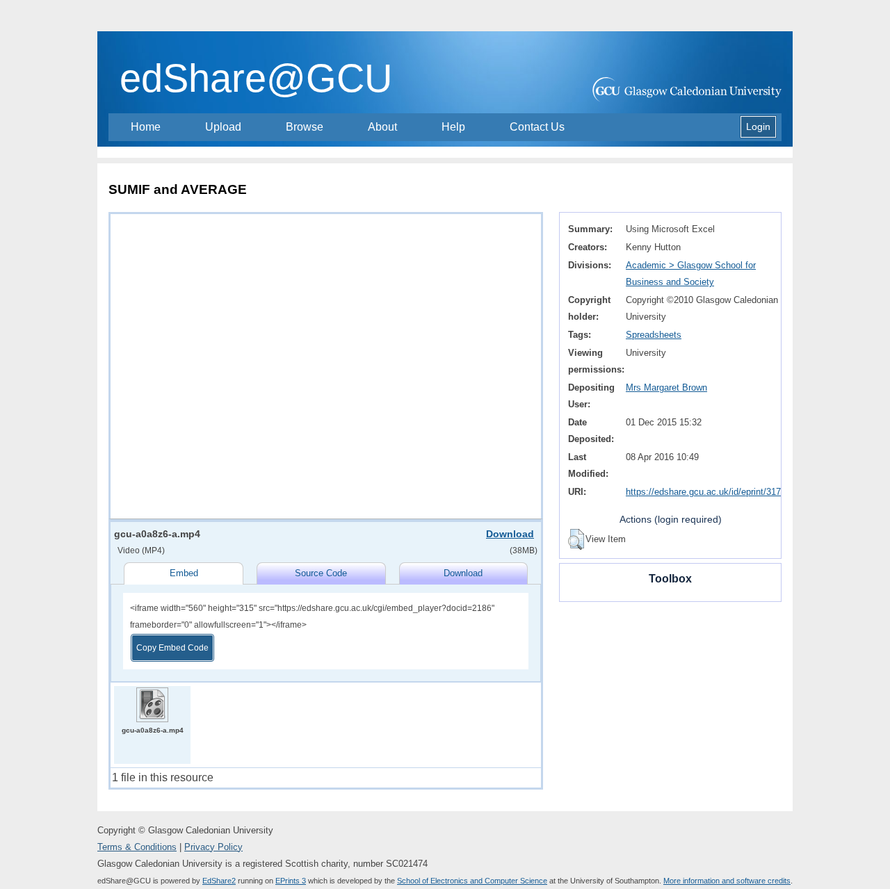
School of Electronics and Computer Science (472, 880)
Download (510, 533)
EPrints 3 (290, 880)
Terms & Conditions (137, 847)
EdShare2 (219, 880)
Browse (304, 127)
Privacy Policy (213, 847)
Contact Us (537, 127)
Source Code (321, 573)
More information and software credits (727, 880)
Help (453, 127)
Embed (184, 573)
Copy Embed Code (172, 648)
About (382, 127)
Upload (223, 127)
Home (146, 127)
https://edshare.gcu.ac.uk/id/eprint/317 (703, 492)
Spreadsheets (653, 334)
